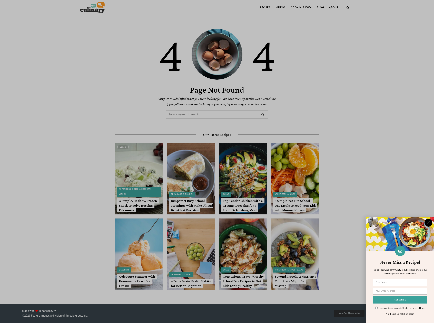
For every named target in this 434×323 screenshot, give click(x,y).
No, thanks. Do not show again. (400, 314)
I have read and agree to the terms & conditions (401, 308)
